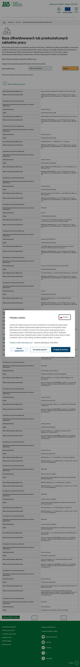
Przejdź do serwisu (61, 349)
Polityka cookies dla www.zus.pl (21, 343)
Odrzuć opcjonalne (19, 349)
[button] (64, 317)
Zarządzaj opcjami (40, 349)
